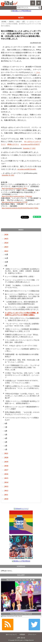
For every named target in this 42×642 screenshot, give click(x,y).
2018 (6, 466)
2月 (6, 446)
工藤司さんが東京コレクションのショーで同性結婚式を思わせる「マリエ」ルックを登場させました (22, 388)
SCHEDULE (21, 566)
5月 (6, 435)
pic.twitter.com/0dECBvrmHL (26, 169)
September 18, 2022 (8, 175)
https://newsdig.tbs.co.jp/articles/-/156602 (14, 188)
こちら (37, 72)
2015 (6, 478)
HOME (4, 21)
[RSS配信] (7, 624)
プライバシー (32, 634)
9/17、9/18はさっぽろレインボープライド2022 (21, 345)
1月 (6, 449)
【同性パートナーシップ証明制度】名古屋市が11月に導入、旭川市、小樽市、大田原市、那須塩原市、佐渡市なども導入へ (22, 271)
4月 (6, 438)
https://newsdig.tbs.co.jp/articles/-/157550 (14, 202)
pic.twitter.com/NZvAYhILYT (30, 144)
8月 (6, 423)
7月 (6, 427)
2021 (6, 453)
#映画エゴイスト (13, 144)
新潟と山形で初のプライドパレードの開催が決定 (22, 291)
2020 (6, 458)
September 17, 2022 (29, 148)
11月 (6, 258)
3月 (6, 442)
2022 (18, 21)
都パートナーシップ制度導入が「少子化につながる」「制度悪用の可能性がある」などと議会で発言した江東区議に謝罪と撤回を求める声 (22, 296)
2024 (6, 243)
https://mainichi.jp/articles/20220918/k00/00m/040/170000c (20, 208)
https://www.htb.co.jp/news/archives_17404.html (17, 196)
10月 (6, 262)
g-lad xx (9, 4)
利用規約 (22, 634)
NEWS (11, 21)
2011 (6, 495)
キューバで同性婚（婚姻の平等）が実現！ (20, 276)
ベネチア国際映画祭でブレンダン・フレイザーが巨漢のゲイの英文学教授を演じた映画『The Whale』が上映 (22, 368)
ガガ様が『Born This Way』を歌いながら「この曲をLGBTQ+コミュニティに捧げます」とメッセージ (22, 375)
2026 (6, 235)
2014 (6, 482)
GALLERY (21, 575)
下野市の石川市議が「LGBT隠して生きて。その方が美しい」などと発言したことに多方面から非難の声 (22, 396)
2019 (6, 462)
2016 (6, 474)
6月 (6, 431)
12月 (6, 254)
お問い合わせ (21, 637)
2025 (6, 239)
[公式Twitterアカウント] (34, 624)
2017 (6, 470)
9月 (23, 21)
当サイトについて (11, 634)
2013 (6, 486)
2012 (6, 491)
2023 (6, 247)
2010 (6, 499)
